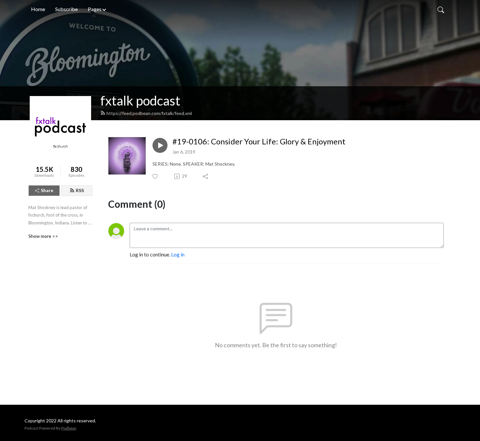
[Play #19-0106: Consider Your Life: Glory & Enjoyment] (160, 145)
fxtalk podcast (140, 100)
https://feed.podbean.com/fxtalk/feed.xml (149, 113)
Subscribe (66, 9)
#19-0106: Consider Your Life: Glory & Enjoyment (258, 141)
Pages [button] (95, 9)
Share (47, 190)
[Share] (206, 176)
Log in (177, 254)
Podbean (68, 428)
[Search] (441, 9)
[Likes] (155, 176)
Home (38, 9)
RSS (80, 190)
